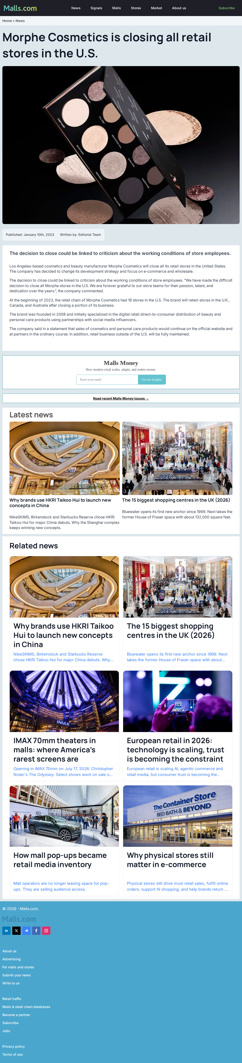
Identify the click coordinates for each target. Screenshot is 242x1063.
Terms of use (12, 1054)
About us (179, 8)
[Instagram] (46, 931)
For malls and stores (18, 967)
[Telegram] (26, 931)
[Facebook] (36, 931)
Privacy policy (13, 1046)
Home (7, 21)
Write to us (11, 983)
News (76, 8)
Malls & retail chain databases (26, 1007)
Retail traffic (12, 999)
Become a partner (16, 1015)
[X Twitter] (16, 931)
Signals (96, 8)
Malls (116, 8)
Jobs (6, 1031)
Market (156, 8)
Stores (136, 8)
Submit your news (16, 975)
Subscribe (227, 8)
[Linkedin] (6, 931)
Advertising (11, 959)
